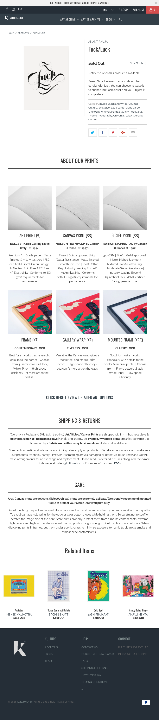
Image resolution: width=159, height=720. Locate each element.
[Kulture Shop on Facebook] (7, 9)
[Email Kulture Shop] (20, 9)
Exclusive (104, 107)
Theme (92, 115)
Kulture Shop (25, 701)
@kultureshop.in (74, 463)
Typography (105, 115)
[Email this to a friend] (133, 132)
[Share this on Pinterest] (113, 132)
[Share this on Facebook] (103, 132)
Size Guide (137, 63)
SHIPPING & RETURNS (94, 668)
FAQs (117, 463)
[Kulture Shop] (14, 18)
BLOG (109, 19)
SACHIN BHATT (58, 614)
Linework (94, 111)
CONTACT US (89, 647)
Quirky (125, 111)
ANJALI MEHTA (138, 614)
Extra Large (117, 107)
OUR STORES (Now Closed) (97, 654)
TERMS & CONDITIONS (94, 681)
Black (103, 103)
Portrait (115, 111)
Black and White (117, 103)
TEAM (48, 661)
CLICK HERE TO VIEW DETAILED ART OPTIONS (79, 397)
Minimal (105, 111)
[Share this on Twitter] (92, 132)
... (82, 688)
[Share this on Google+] (123, 132)
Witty (129, 115)
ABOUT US (51, 647)
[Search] (121, 19)
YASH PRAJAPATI (98, 614)
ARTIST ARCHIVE (90, 19)
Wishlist (137, 10)
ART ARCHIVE (68, 19)
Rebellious (136, 111)
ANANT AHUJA (98, 41)
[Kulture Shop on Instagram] (13, 9)
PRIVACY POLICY (91, 674)
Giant (129, 107)
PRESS (49, 654)
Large (136, 107)
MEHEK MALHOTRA (19, 614)
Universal (118, 115)
